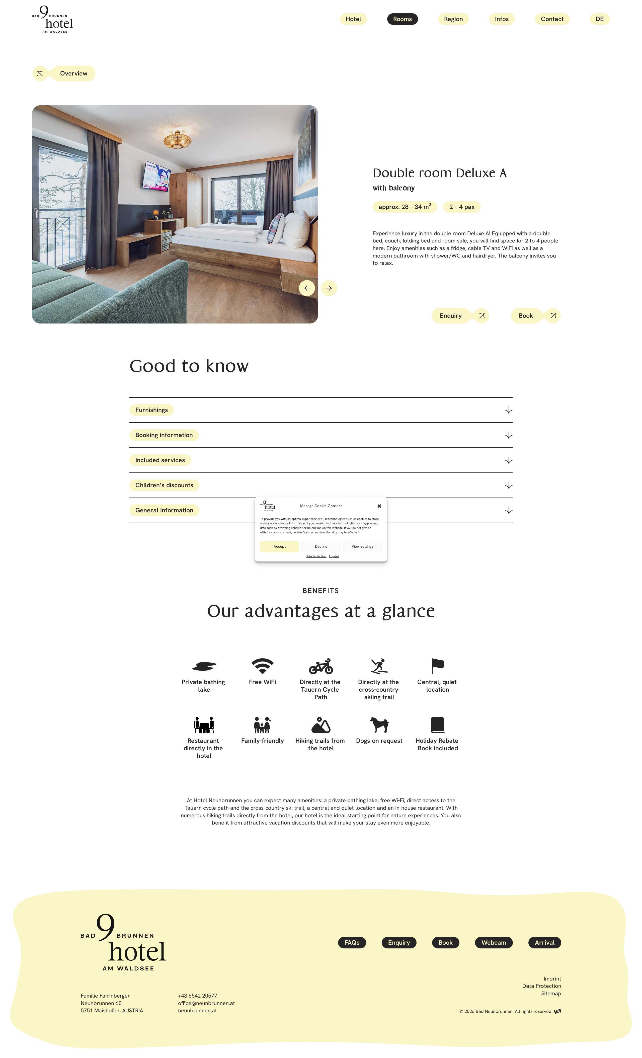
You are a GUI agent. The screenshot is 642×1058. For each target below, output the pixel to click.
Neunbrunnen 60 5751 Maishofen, (112, 1007)
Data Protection (316, 556)
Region (453, 19)
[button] (379, 506)
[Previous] (307, 288)
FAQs (352, 942)
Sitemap (551, 993)
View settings (362, 546)
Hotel (353, 19)
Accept (280, 546)
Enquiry (451, 315)
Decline (321, 546)
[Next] (329, 288)
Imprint (334, 556)
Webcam (494, 942)
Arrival (545, 942)
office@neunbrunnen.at (206, 1003)
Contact (552, 19)
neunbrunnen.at (197, 1010)
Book (526, 315)
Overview (74, 73)
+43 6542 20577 (197, 995)
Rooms (402, 19)
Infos (502, 19)
